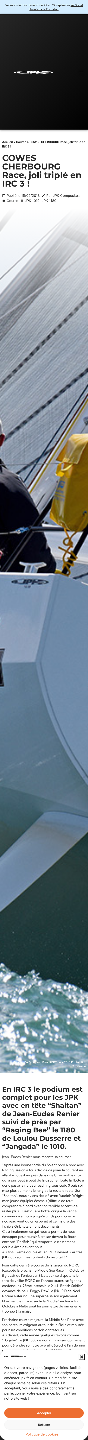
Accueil (7, 142)
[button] (81, 1357)
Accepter (44, 1413)
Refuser (44, 1425)
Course (21, 142)
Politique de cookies (42, 1434)
